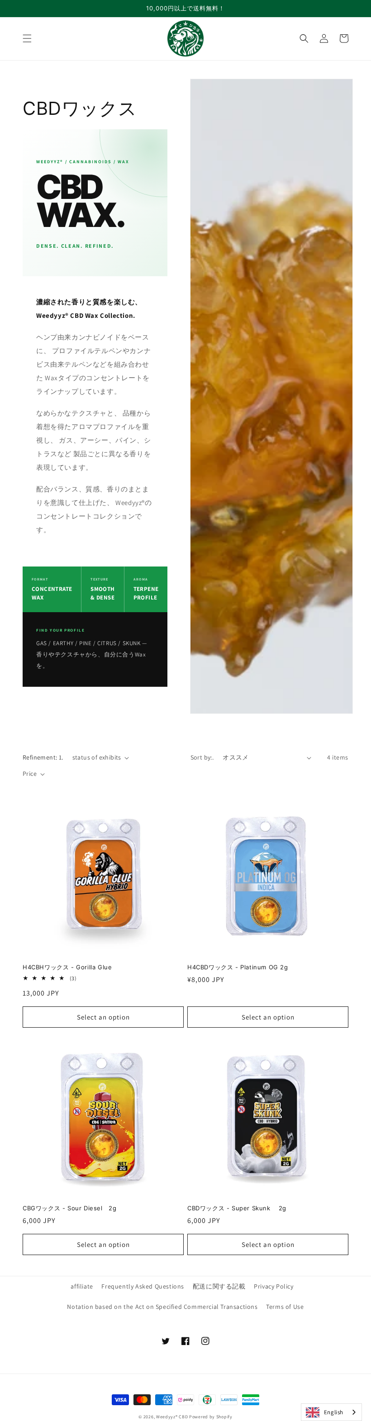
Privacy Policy (273, 1286)
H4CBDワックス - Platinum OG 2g (237, 967)
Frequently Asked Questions (142, 1286)
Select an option (103, 1017)
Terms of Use (285, 1307)
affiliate (82, 1286)
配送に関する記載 (219, 1286)
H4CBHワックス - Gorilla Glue (67, 967)
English (333, 1412)
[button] (27, 38)
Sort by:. (202, 757)
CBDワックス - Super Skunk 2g (236, 1208)
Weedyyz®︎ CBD (172, 1417)
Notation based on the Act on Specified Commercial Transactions (162, 1307)
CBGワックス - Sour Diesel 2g (69, 1208)
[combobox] (331, 1412)
